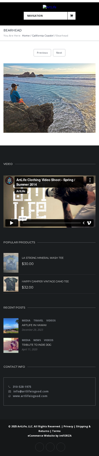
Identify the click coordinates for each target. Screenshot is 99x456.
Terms (56, 431)
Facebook (39, 447)
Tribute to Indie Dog (36, 344)
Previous (42, 52)
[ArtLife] (49, 7)
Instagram (60, 447)
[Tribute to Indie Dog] (10, 345)
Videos (51, 320)
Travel (38, 320)
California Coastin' (43, 35)
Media (26, 320)
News (37, 340)
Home (26, 35)
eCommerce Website (41, 435)
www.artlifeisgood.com (30, 396)
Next (59, 52)
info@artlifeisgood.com (31, 391)
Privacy (68, 426)
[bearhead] (49, 98)
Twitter (50, 447)
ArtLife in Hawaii (34, 325)
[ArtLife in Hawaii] (10, 325)
